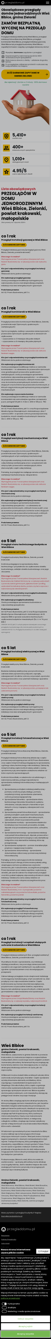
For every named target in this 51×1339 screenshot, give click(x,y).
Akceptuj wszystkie (25, 1334)
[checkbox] (10, 1303)
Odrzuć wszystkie (25, 1319)
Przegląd (44, 1251)
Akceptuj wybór (26, 1326)
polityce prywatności (10, 1298)
